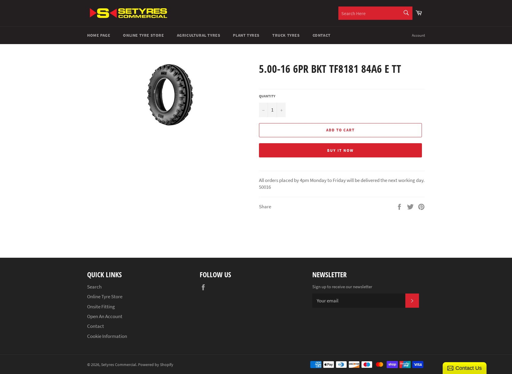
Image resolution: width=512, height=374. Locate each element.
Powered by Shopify (155, 364)
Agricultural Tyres (198, 35)
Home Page (98, 35)
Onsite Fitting (101, 306)
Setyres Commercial (118, 364)
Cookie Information (107, 336)
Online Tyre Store (143, 35)
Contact (322, 35)
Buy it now (340, 150)
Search (94, 286)
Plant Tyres (246, 35)
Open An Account (104, 316)
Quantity (267, 96)
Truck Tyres (286, 35)
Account (418, 35)
